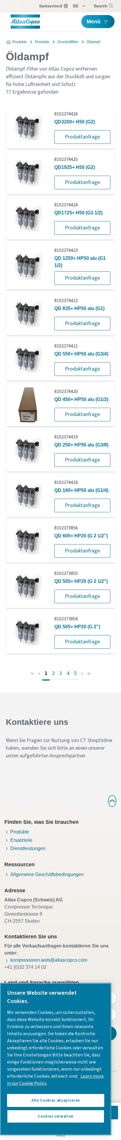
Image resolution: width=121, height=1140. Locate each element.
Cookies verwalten (55, 1116)
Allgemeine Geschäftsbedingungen (47, 874)
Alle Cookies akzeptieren (55, 1100)
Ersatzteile (21, 840)
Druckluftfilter (68, 42)
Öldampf (93, 42)
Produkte (19, 42)
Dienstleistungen (28, 848)
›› (89, 673)
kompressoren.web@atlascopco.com (48, 960)
